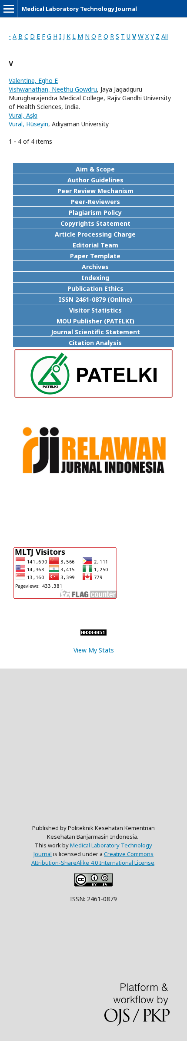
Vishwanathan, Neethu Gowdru (53, 89)
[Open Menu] (8, 8)
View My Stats (93, 650)
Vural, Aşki (23, 115)
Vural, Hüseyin (28, 124)
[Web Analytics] (93, 633)
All (164, 36)
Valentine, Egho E (33, 80)
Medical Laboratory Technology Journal (79, 9)
